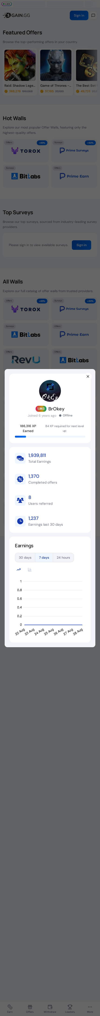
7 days (44, 557)
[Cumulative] (18, 569)
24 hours (63, 557)
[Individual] (29, 569)
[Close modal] (88, 376)
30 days (25, 557)
